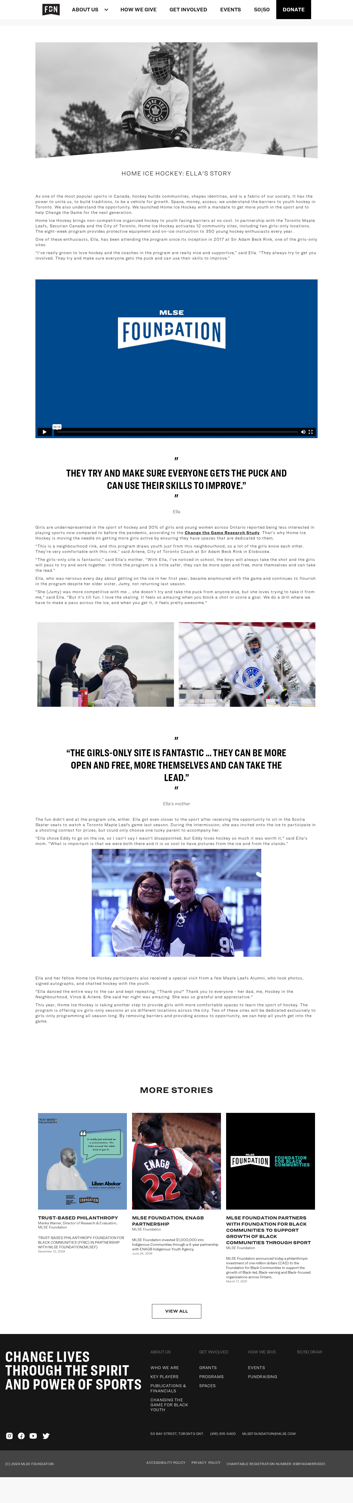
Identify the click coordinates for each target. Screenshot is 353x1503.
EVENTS (230, 9)
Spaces (207, 1385)
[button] (89, 9)
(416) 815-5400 (223, 1434)
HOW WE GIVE (138, 9)
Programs (211, 1376)
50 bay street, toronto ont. (177, 1434)
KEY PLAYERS (164, 1376)
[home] (53, 9)
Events (256, 1367)
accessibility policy (165, 1463)
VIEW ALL (176, 1311)
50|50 (262, 9)
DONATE (294, 9)
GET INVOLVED (188, 9)
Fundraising (262, 1376)
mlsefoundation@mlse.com (269, 1434)
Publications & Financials (168, 1388)
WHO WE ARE (164, 1367)
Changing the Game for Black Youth (169, 1404)
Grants (208, 1367)
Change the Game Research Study (222, 532)
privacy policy (205, 1463)
